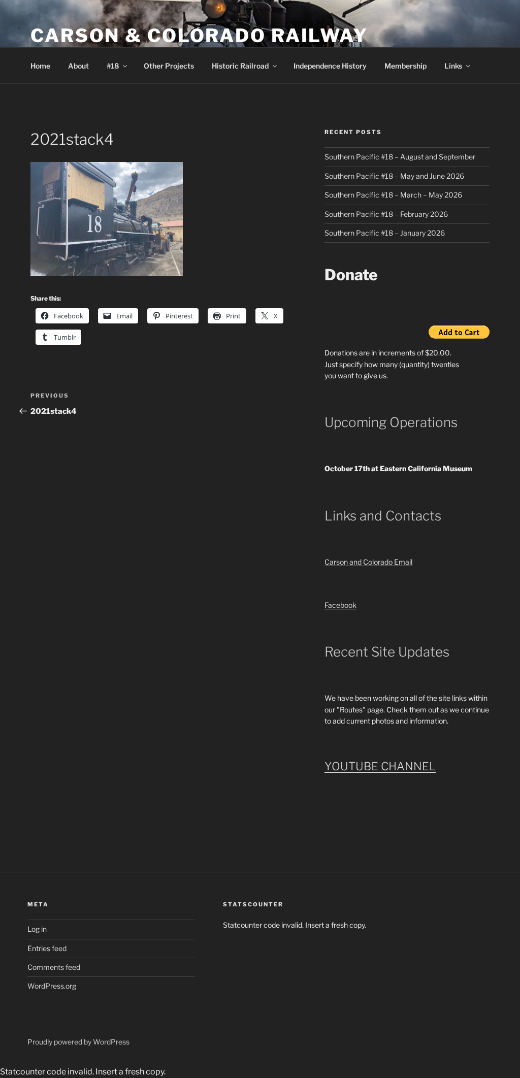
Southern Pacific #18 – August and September (399, 156)
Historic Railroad (240, 65)
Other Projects (169, 65)
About (78, 65)
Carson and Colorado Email (368, 562)
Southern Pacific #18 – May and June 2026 (394, 176)
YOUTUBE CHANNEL (380, 766)
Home (40, 65)
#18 (113, 65)
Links (453, 65)
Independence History (330, 65)
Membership (405, 65)
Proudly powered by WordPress (78, 1041)
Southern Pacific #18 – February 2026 (386, 214)
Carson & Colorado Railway (199, 35)
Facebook (340, 605)
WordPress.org (51, 986)
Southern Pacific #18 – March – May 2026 (393, 194)
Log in (37, 929)
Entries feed (47, 948)
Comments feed (53, 967)
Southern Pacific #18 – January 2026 (384, 232)
